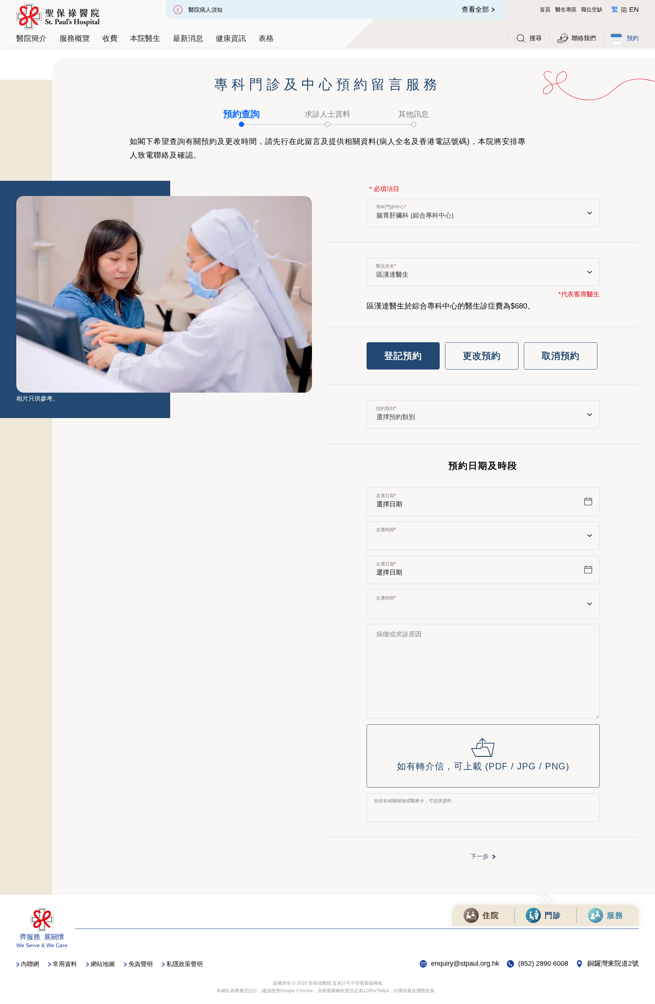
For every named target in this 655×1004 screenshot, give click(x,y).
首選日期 (386, 495)
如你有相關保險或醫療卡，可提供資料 (412, 801)
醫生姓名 (386, 266)
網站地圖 (103, 964)
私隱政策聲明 (184, 964)
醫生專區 (566, 9)
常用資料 (65, 964)
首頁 (545, 9)
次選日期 (386, 564)
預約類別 (386, 408)
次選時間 (386, 598)
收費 (110, 38)
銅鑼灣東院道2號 (613, 963)
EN (634, 9)
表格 (266, 38)
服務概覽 (75, 38)
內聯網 (30, 964)
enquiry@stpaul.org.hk (465, 963)
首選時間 (386, 530)
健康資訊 (231, 38)
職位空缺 (591, 9)
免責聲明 (140, 964)
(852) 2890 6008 (543, 963)
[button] (31, 38)
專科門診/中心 (391, 207)
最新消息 (188, 38)
